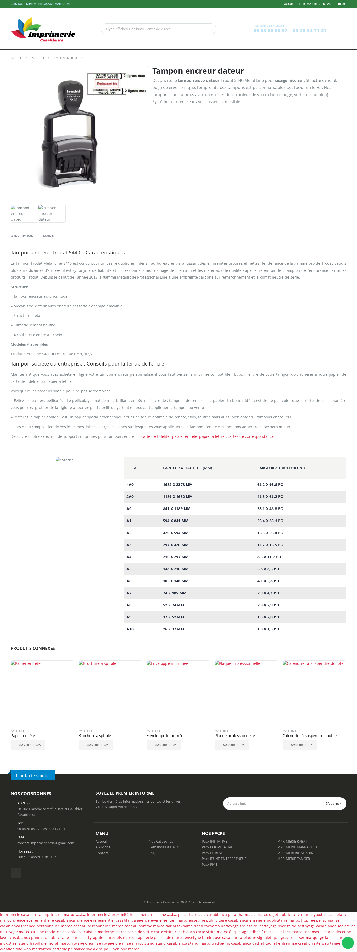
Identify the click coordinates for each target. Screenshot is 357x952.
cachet (258, 943)
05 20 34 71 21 (310, 30)
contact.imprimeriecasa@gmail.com (40, 4)
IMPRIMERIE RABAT (291, 841)
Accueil (290, 4)
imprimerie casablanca (20, 914)
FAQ (152, 853)
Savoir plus (30, 745)
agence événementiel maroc (162, 920)
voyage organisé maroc (122, 943)
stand (24, 943)
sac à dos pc (97, 949)
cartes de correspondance (251, 436)
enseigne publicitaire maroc (274, 920)
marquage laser (320, 937)
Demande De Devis (164, 847)
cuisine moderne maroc (105, 931)
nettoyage (230, 925)
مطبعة (81, 914)
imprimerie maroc (58, 914)
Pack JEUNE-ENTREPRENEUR (224, 858)
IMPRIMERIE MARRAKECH (297, 847)
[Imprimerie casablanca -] (43, 28)
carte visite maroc (212, 931)
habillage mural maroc (50, 943)
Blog (342, 4)
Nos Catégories (161, 841)
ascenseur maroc (319, 931)
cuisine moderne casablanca (57, 931)
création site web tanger (320, 943)
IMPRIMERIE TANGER (293, 858)
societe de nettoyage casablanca (307, 925)
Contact (102, 853)
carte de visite (140, 931)
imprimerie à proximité (108, 914)
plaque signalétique (262, 937)
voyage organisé (86, 943)
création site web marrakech (25, 949)
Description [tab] (22, 235)
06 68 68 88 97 (271, 30)
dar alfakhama (207, 925)
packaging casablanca (231, 943)
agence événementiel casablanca (106, 920)
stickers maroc (290, 931)
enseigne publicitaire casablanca (218, 920)
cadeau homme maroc (144, 925)
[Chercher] (210, 29)
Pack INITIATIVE (214, 841)
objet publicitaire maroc (291, 914)
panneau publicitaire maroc (56, 937)
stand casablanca (171, 943)
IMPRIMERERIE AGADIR (294, 853)
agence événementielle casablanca (43, 920)
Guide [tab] (48, 235)
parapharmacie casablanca (202, 914)
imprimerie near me (148, 914)
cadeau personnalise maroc (98, 925)
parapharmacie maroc (248, 914)
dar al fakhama (179, 925)
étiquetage (239, 931)
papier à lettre (211, 436)
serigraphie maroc (99, 937)
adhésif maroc (262, 931)
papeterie (144, 937)
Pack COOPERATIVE (217, 847)
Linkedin (16, 873)
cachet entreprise (281, 943)
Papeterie (18, 730)
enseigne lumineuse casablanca (214, 937)
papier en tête (184, 436)
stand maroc (199, 943)
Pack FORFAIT (213, 853)
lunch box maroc (124, 949)
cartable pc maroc (69, 949)
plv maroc (125, 937)
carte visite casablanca (174, 931)
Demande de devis (317, 4)
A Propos (103, 847)
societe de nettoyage (258, 925)
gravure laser (293, 937)
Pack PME (209, 864)
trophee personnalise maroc (46, 925)
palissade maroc (168, 937)
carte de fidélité (155, 436)
